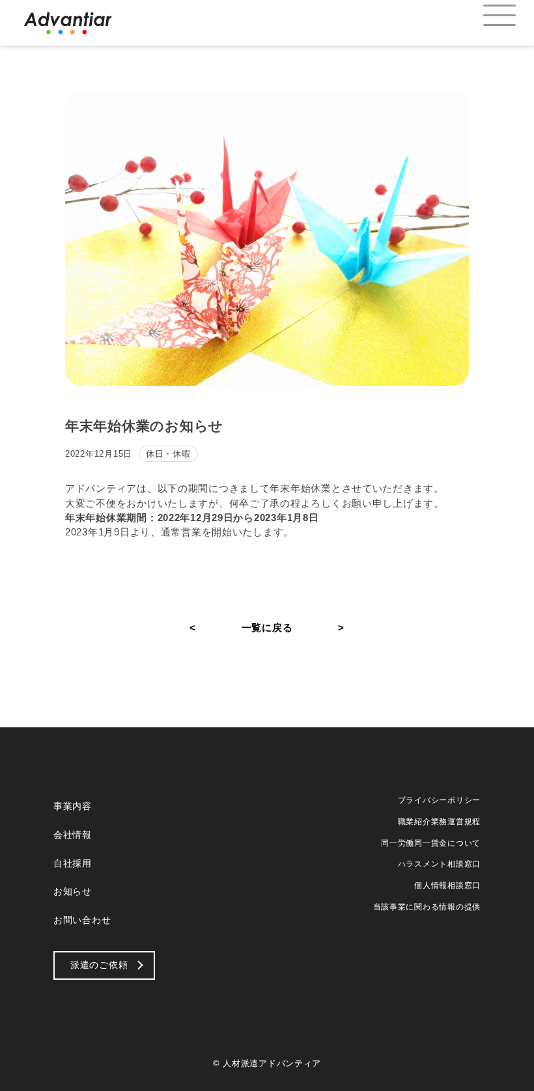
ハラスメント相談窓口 (439, 864)
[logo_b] (67, 23)
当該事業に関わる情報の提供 (427, 906)
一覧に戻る (267, 628)
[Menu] (488, 16)
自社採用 (72, 863)
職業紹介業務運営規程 (439, 821)
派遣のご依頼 (99, 965)
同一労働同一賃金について (431, 843)
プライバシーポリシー (439, 800)
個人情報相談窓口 (447, 885)
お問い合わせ (82, 920)
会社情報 (72, 834)
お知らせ (72, 891)
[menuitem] (488, 16)
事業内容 (72, 806)
